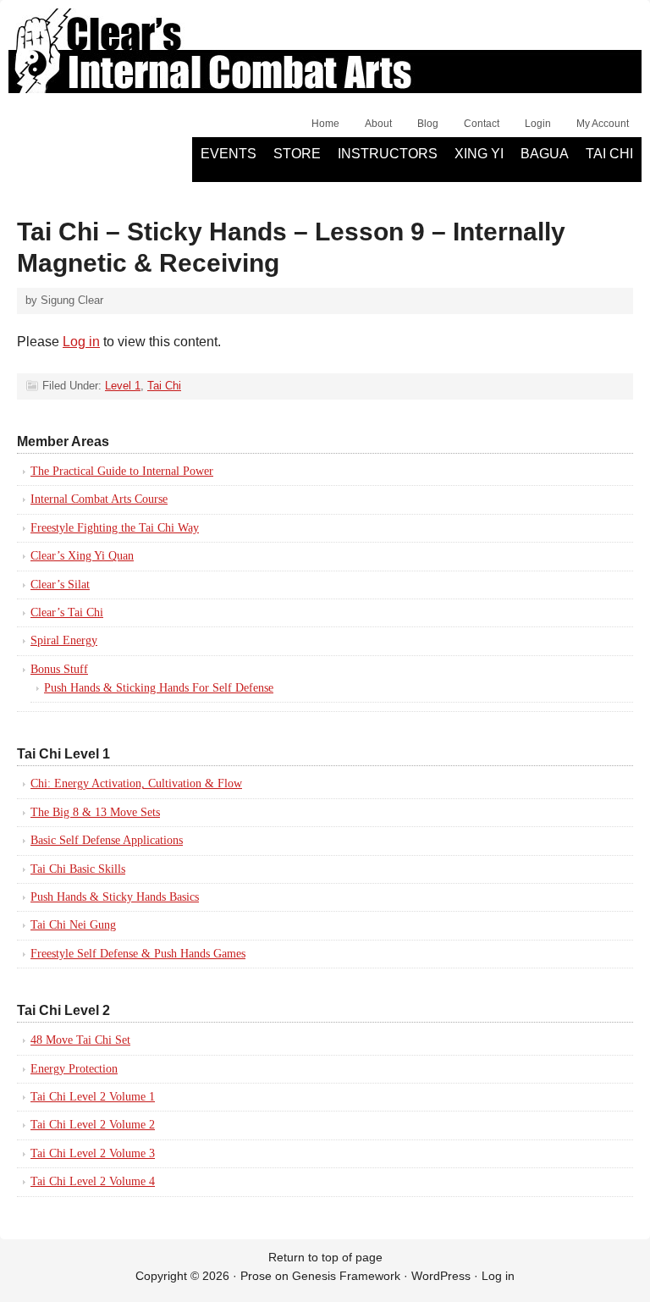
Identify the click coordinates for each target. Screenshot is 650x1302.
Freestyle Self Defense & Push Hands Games (137, 953)
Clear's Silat (198, 59)
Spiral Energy (63, 640)
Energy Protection (74, 1068)
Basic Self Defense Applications (106, 840)
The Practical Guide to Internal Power (121, 471)
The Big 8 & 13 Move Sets (95, 812)
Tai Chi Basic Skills (77, 869)
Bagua (545, 153)
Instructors (388, 153)
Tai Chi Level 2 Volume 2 (92, 1124)
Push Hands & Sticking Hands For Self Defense (158, 687)
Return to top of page (325, 1257)
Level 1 (122, 385)
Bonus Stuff (59, 669)
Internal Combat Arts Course (99, 499)
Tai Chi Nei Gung (73, 925)
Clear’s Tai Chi (66, 612)
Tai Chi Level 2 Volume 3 (92, 1153)
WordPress (441, 1276)
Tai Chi (609, 153)
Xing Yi (479, 153)
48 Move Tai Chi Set (80, 1040)
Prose (256, 1276)
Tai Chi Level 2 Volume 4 (92, 1181)
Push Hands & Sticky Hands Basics (114, 897)
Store (297, 153)
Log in (81, 341)
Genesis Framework (346, 1276)
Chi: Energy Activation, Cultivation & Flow (136, 783)
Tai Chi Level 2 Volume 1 (92, 1096)
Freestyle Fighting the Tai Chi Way (114, 527)
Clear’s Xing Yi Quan (82, 555)
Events (228, 153)
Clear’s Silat (60, 584)
